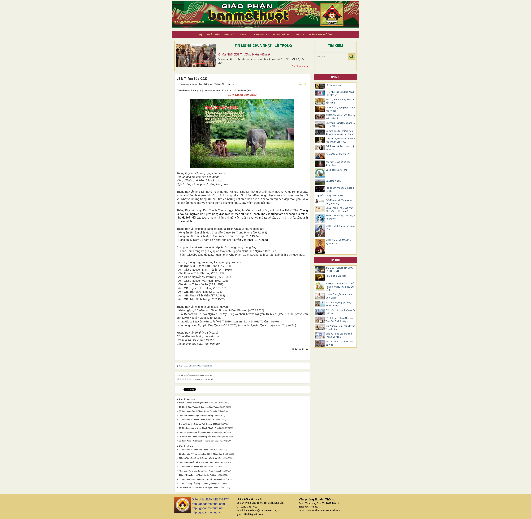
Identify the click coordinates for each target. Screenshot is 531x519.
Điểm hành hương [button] (320, 34)
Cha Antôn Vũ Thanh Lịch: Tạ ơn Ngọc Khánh (198, 487)
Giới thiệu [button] (213, 34)
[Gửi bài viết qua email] (295, 84)
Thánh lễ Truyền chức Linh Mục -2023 (339, 296)
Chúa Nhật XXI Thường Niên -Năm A (244, 54)
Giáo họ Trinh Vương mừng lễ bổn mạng (340, 101)
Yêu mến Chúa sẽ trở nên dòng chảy (338, 163)
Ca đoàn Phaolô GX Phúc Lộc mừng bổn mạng (199, 440)
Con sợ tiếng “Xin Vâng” (337, 154)
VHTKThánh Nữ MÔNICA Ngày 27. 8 (338, 242)
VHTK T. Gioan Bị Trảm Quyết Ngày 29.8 (340, 217)
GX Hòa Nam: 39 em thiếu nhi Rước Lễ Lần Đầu (199, 479)
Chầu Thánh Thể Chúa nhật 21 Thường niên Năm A (339, 209)
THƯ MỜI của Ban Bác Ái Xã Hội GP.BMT (340, 93)
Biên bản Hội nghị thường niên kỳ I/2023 (341, 312)
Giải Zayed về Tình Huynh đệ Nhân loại (340, 148)
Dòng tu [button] (244, 34)
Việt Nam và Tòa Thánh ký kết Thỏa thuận (340, 327)
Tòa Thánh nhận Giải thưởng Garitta (340, 189)
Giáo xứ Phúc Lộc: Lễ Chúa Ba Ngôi (339, 343)
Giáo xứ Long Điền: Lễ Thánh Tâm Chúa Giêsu (199, 462)
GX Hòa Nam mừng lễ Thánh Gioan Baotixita (198, 411)
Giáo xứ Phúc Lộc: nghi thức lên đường (196, 415)
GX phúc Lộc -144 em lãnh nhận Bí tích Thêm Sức (200, 454)
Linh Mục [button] (299, 34)
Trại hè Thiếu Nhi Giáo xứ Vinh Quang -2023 (198, 424)
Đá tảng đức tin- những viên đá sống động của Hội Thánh (340, 132)
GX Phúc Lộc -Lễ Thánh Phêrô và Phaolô (196, 419)
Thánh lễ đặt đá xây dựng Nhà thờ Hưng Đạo (198, 402)
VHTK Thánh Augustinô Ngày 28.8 (340, 227)
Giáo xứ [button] (229, 34)
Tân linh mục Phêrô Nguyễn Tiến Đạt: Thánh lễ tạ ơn (339, 320)
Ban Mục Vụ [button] (261, 34)
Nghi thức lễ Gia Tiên (336, 275)
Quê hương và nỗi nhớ (336, 169)
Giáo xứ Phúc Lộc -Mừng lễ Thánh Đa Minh (339, 335)
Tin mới (335, 77)
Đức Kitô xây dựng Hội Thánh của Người (340, 109)
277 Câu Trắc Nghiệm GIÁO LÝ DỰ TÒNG (339, 269)
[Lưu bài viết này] (305, 84)
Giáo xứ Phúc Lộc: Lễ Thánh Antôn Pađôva (197, 475)
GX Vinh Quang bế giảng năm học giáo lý (197, 483)
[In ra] (300, 84)
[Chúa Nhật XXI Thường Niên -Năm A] (196, 55)
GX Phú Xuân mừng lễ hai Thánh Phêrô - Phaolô (200, 428)
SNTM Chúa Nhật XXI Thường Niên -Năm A (341, 117)
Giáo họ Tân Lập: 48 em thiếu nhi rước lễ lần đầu (200, 458)
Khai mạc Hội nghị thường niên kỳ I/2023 (338, 304)
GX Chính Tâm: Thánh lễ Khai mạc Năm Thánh (199, 407)
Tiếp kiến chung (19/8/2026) (329, 195)
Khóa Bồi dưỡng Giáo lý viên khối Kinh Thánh (199, 470)
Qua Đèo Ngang (334, 180)
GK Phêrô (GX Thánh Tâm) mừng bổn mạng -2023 (200, 436)
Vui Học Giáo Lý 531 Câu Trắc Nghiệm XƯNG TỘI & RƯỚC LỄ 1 (340, 286)
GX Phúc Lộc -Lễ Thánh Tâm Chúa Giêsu (196, 466)
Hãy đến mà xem (334, 84)
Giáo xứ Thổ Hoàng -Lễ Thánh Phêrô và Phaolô (199, 432)
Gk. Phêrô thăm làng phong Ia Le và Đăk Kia (340, 124)
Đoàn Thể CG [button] (281, 34)
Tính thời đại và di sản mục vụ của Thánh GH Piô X (340, 140)
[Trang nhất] (201, 34)
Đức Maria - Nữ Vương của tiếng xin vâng (339, 202)
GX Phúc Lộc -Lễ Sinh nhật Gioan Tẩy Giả (197, 449)
